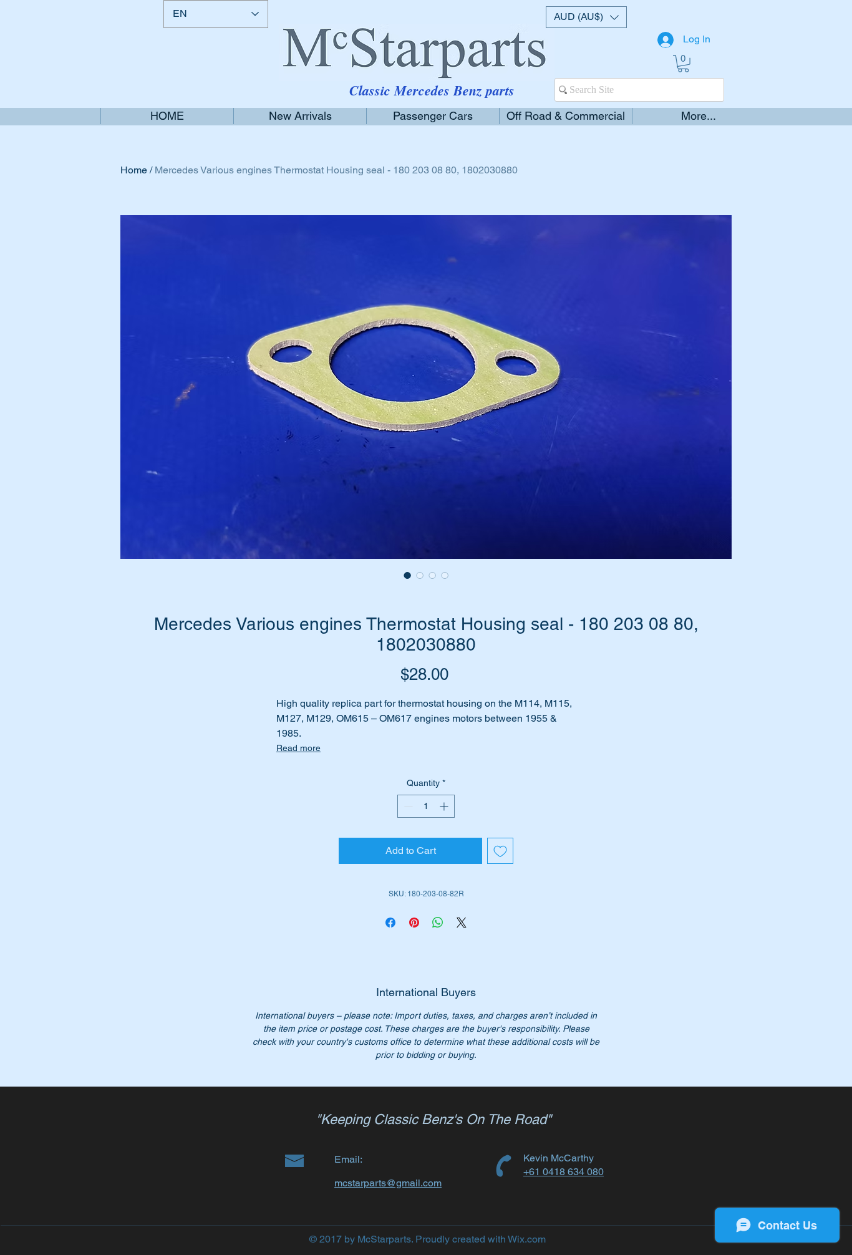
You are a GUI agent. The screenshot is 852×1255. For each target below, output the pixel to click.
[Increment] (445, 806)
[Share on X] (461, 922)
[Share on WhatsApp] (437, 922)
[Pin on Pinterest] (414, 922)
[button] (586, 17)
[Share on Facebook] (390, 922)
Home (133, 170)
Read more (298, 748)
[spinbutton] (426, 806)
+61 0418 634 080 (563, 1172)
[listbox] (586, 17)
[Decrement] (407, 806)
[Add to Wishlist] (500, 851)
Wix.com (527, 1239)
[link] (683, 63)
